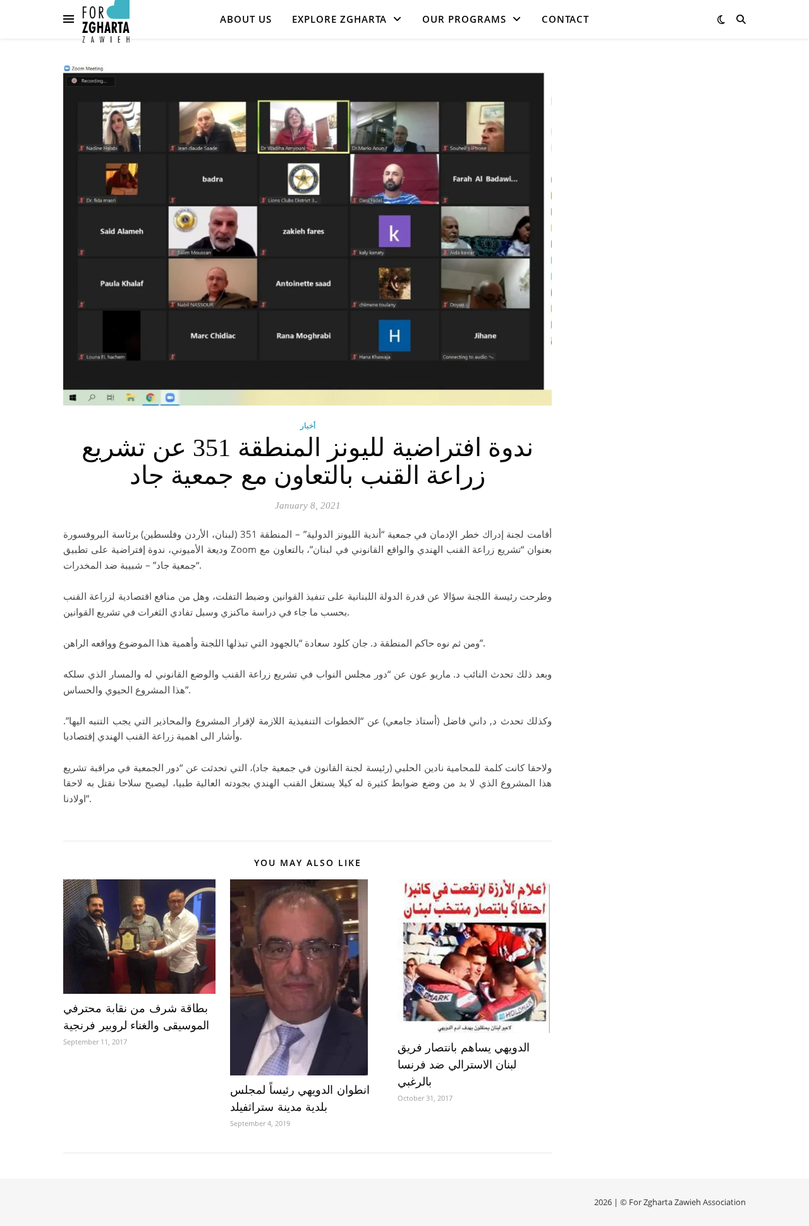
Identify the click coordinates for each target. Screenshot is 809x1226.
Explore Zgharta (339, 19)
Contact (565, 19)
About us (246, 19)
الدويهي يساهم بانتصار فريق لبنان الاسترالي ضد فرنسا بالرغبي (464, 1064)
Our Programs (464, 19)
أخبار (307, 425)
